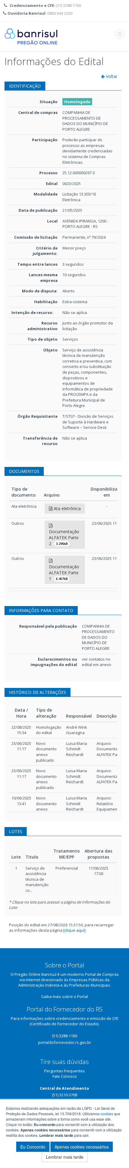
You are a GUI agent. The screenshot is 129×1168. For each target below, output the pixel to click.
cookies (106, 1113)
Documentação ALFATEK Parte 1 (64, 572)
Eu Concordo (32, 1147)
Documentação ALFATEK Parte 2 (64, 537)
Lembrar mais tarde (64, 1157)
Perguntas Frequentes (64, 1071)
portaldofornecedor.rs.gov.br (64, 1042)
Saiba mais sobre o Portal (64, 996)
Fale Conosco (64, 1076)
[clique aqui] (74, 930)
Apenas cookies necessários (82, 1147)
